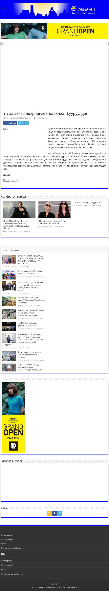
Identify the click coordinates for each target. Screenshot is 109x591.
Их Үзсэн (15, 250)
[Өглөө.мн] (54, 9)
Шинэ (5, 250)
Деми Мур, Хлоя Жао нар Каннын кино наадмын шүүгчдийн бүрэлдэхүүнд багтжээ (16, 224)
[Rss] (49, 513)
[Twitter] (59, 513)
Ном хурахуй (6, 535)
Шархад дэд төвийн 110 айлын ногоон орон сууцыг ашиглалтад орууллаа (31, 312)
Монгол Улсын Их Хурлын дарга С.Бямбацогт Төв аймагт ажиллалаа (31, 300)
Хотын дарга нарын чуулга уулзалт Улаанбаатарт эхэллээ (29, 354)
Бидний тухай (7, 539)
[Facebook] (54, 513)
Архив (3, 544)
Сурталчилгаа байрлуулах (12, 548)
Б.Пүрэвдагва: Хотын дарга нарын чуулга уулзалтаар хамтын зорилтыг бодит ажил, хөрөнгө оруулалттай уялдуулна (22, 339)
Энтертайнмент (42, 118)
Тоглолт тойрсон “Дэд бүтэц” (88, 202)
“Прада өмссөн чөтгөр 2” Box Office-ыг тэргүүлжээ (52, 222)
